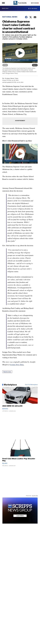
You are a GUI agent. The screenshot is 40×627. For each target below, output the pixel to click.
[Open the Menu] (3, 2)
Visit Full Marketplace (31, 384)
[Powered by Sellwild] (35, 495)
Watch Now (34, 3)
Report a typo (7, 371)
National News (9, 17)
